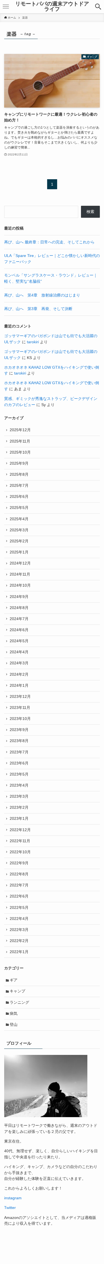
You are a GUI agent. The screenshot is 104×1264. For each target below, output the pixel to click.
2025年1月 (19, 552)
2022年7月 (19, 885)
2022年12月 (20, 830)
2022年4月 (19, 919)
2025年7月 (19, 485)
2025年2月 (19, 541)
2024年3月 (19, 663)
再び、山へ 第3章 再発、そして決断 (38, 309)
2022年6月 (19, 896)
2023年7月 (19, 752)
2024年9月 (19, 597)
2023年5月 (19, 774)
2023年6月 (19, 763)
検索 (90, 212)
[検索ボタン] (98, 6)
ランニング (19, 1002)
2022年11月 (20, 841)
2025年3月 (19, 530)
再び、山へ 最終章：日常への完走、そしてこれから (49, 242)
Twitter (10, 1208)
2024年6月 (19, 630)
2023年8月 (19, 741)
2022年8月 (19, 874)
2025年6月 (19, 497)
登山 (13, 1025)
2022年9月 (19, 863)
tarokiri (33, 342)
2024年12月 (20, 563)
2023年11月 (20, 708)
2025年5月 (19, 508)
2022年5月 (19, 908)
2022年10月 (20, 852)
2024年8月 (19, 608)
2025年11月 (20, 441)
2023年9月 (19, 730)
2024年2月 (19, 674)
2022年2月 (19, 941)
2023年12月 (20, 697)
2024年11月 (20, 574)
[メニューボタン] (5, 6)
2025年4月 (19, 519)
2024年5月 (19, 641)
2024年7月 (19, 619)
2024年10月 (20, 585)
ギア (13, 980)
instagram (13, 1198)
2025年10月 (20, 452)
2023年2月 (19, 807)
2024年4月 (19, 652)
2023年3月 (19, 796)
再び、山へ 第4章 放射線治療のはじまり (42, 295)
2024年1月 (19, 685)
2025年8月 (19, 474)
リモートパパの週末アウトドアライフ (52, 6)
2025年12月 (20, 430)
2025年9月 (19, 463)
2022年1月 (19, 952)
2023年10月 (20, 719)
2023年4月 (19, 785)
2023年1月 (19, 818)
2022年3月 (19, 930)
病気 (13, 1013)
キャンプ (17, 991)
